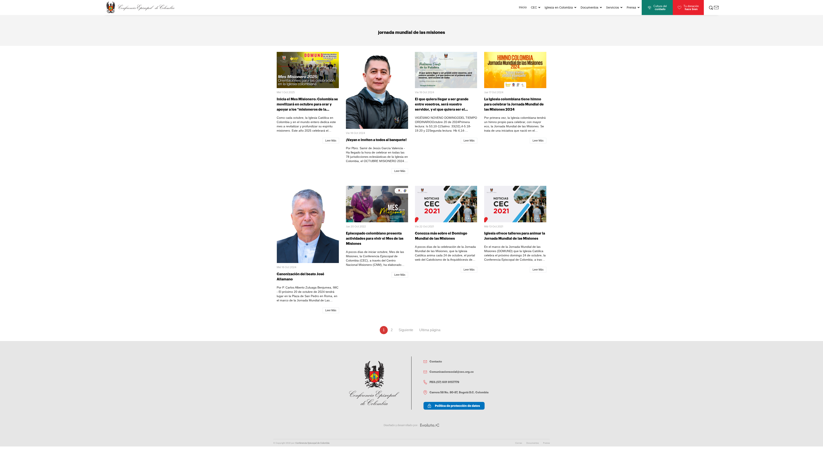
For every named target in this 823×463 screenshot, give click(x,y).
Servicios (612, 7)
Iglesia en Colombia (559, 7)
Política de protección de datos (457, 405)
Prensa (631, 7)
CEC (534, 7)
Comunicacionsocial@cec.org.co (452, 371)
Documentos (589, 7)
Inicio (523, 7)
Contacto (436, 361)
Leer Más (330, 140)
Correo (518, 443)
